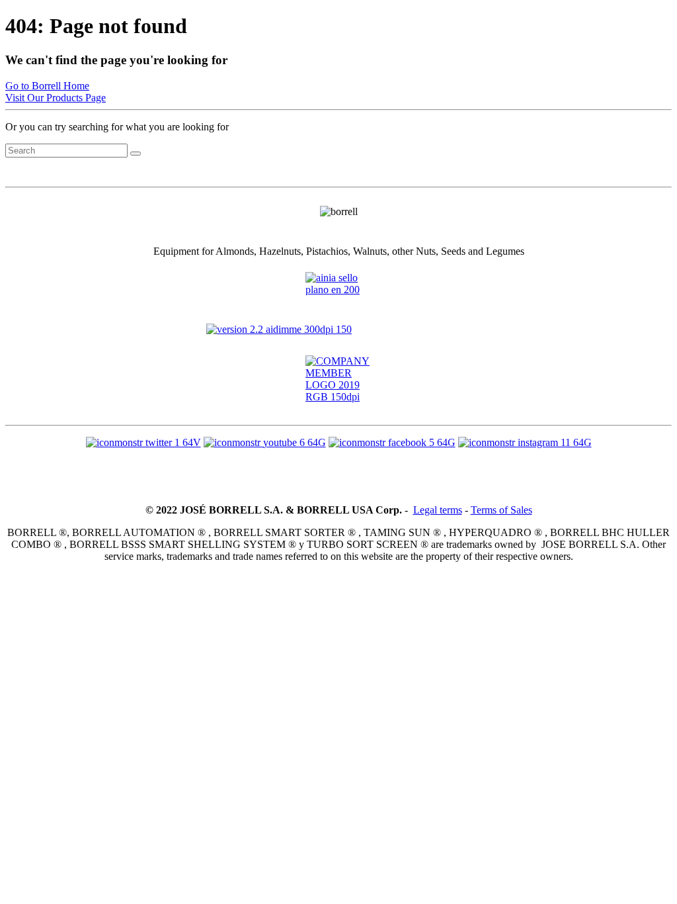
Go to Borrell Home (47, 85)
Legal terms (437, 510)
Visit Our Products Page (55, 97)
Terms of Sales (501, 510)
